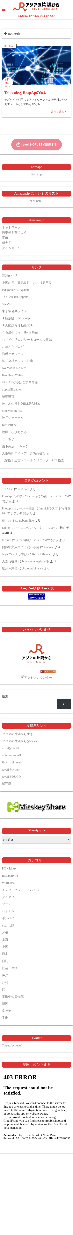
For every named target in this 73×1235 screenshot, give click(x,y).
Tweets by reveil (12, 1045)
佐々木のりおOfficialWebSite (21, 403)
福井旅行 (8, 520)
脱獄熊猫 (8, 396)
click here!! (36, 201)
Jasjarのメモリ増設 (14, 554)
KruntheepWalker (13, 375)
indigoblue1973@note (15, 289)
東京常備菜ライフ (14, 311)
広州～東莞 (10, 568)
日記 (5, 961)
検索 (5, 696)
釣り (5, 989)
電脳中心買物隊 (13, 996)
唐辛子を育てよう (14, 232)
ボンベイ (8, 918)
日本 (5, 953)
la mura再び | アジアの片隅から (37, 540)
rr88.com (23, 489)
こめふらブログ (13, 346)
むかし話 (8, 925)
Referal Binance (42, 554)
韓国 (5, 1003)
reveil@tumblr (11, 748)
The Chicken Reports (15, 296)
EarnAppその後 (12, 496)
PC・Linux (9, 46)
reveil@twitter (10, 769)
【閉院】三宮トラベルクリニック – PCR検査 (33, 460)
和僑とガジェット (14, 354)
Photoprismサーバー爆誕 (18, 508)
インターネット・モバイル (20, 890)
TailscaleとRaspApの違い (26, 92)
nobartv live (26, 520)
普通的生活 (10, 275)
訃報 (5, 982)
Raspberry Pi (10, 875)
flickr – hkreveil (11, 762)
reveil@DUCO (11, 776)
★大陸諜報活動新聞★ (17, 325)
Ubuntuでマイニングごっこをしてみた (28, 527)
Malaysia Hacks (12, 410)
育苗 (5, 237)
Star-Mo (7, 304)
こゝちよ (8, 439)
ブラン (6, 904)
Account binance (32, 568)
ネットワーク (11, 227)
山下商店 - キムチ (15, 446)
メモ (5, 932)
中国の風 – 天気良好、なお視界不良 (27, 282)
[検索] (64, 704)
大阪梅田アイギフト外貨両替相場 (25, 453)
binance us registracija (35, 561)
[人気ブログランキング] (36, 672)
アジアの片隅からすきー (19, 734)
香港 (5, 1018)
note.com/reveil (11, 755)
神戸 (5, 975)
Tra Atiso (7, 489)
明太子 (6, 243)
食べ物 (6, 1010)
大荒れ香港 (10, 561)
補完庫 (6, 783)
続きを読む (58, 111)
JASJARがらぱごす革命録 (20, 382)
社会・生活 (10, 968)
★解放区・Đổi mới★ (16, 318)
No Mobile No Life (14, 368)
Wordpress (8, 882)
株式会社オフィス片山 (17, 361)
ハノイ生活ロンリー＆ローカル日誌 (27, 339)
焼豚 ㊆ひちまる (14, 432)
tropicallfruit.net (11, 389)
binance (49, 547)
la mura (6, 540)
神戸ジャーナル (13, 417)
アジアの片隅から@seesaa (20, 741)
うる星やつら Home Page (20, 332)
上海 (5, 939)
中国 (5, 946)
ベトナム (8, 911)
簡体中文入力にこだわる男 (20, 547)
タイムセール (11, 248)
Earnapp (36, 174)
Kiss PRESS (10, 425)
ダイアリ (8, 897)
